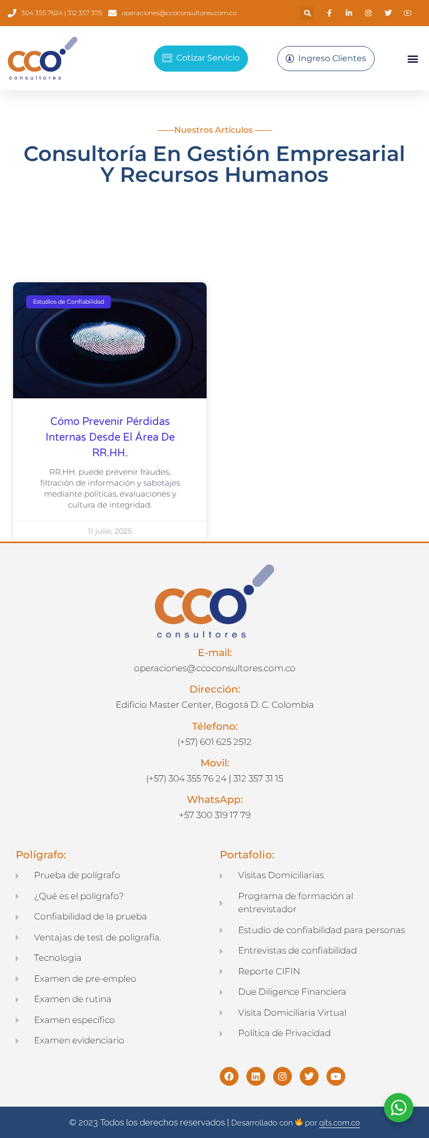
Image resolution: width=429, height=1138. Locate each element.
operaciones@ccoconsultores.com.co (215, 668)
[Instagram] (282, 1076)
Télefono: (215, 726)
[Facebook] (229, 1076)
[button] (307, 13)
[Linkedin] (255, 1076)
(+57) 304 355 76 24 (186, 778)
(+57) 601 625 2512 (214, 742)
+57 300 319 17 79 (215, 815)
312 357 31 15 (258, 778)
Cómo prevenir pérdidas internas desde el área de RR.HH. (110, 437)
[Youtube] (335, 1076)
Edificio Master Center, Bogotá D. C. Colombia (215, 704)
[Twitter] (309, 1076)
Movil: (214, 763)
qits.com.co (339, 1123)
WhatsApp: (215, 800)
